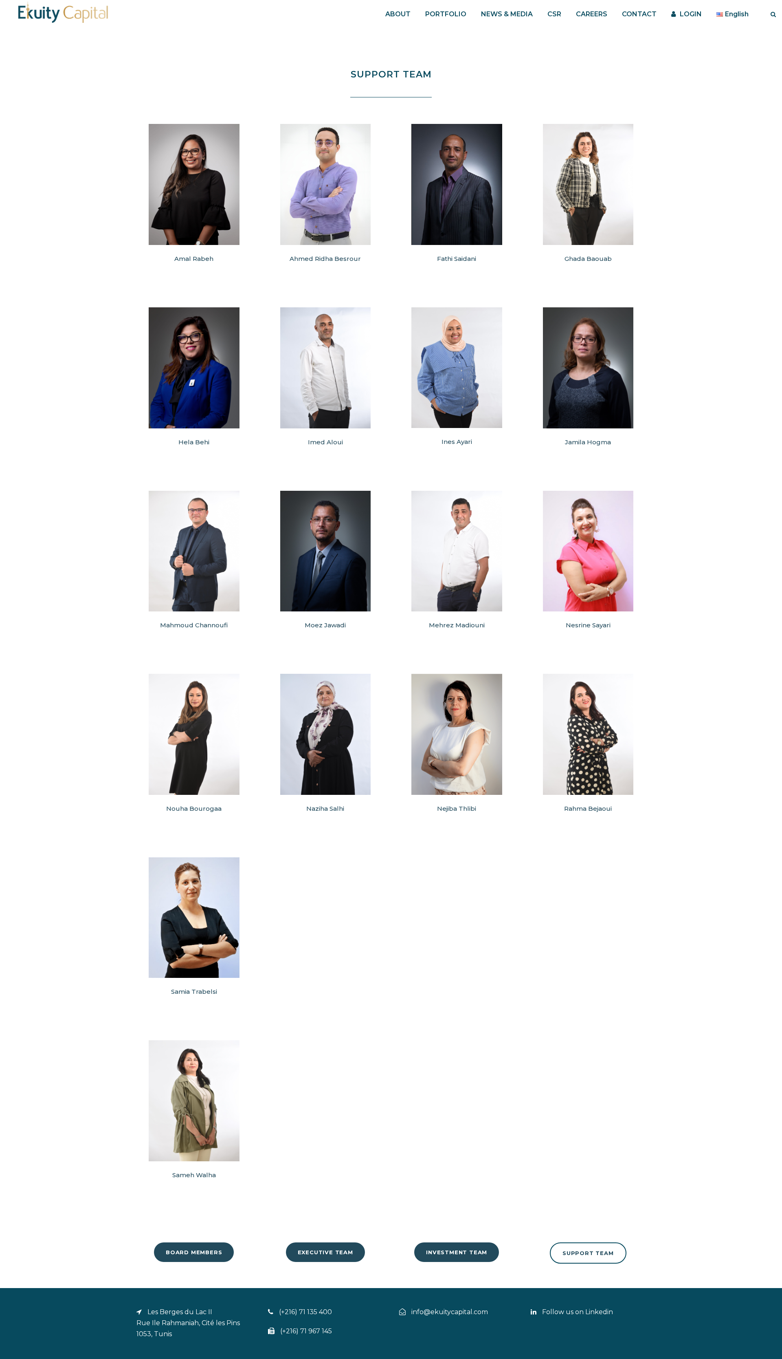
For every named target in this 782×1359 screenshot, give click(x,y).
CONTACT (639, 14)
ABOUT (398, 14)
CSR (554, 14)
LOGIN (691, 14)
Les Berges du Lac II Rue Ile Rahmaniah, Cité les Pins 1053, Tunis (188, 1323)
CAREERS (591, 14)
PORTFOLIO (445, 14)
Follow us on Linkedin (576, 1312)
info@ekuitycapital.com (449, 1312)
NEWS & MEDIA (507, 14)
